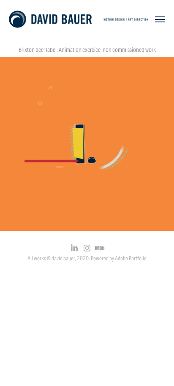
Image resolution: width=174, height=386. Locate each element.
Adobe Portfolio (131, 258)
